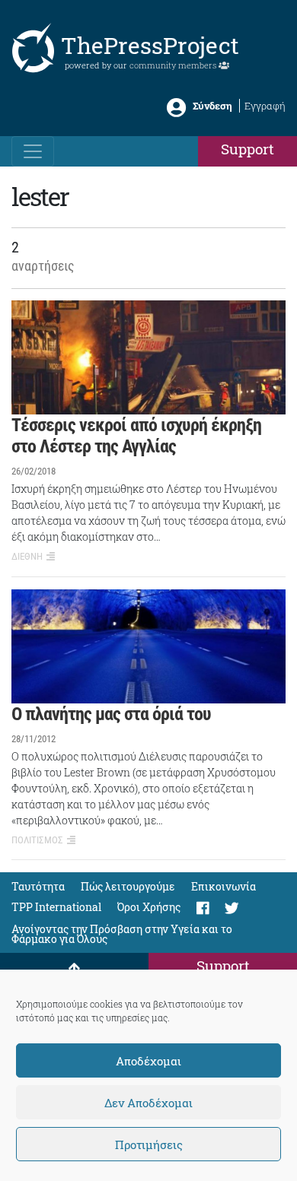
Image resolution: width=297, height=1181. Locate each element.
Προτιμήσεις (149, 1144)
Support (247, 148)
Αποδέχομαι (148, 1060)
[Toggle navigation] (32, 151)
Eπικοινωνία (223, 886)
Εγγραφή (265, 106)
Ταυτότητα (38, 886)
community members (174, 65)
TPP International (56, 907)
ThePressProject (150, 45)
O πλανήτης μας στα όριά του (111, 714)
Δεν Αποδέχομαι (148, 1102)
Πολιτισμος (37, 840)
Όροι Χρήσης (148, 907)
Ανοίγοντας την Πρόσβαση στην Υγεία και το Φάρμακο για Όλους (121, 934)
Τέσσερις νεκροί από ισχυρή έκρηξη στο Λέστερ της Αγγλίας (136, 436)
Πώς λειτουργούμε (128, 886)
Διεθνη (27, 556)
